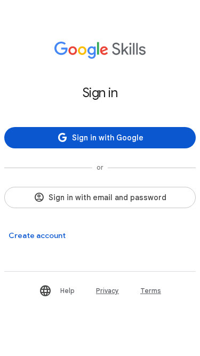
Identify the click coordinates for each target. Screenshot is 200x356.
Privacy (107, 291)
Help (67, 291)
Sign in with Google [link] (107, 138)
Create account (37, 235)
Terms (150, 291)
